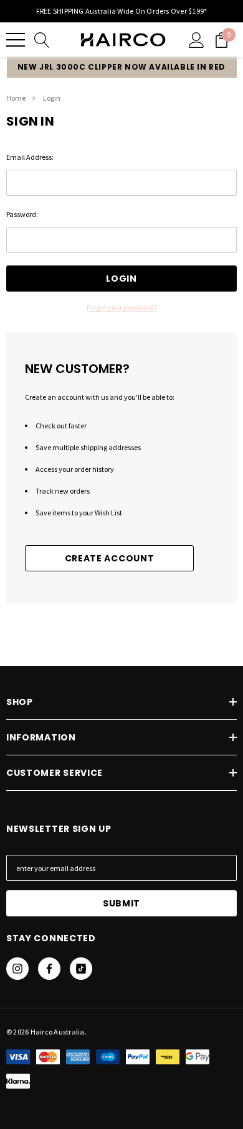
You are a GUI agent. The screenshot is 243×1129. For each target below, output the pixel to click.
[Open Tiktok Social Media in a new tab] (81, 968)
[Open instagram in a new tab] (17, 968)
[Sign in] (196, 39)
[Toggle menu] (15, 39)
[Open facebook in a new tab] (49, 968)
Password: (22, 214)
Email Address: (30, 157)
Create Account (110, 558)
